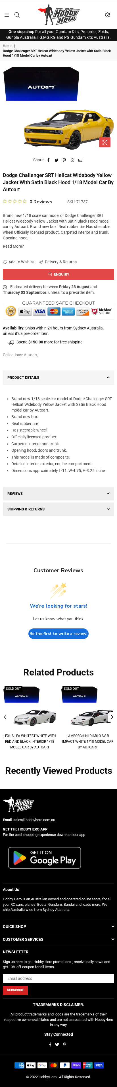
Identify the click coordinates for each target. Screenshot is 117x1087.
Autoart (30, 355)
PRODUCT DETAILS (23, 377)
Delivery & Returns (60, 262)
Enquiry (61, 274)
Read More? (13, 246)
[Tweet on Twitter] (57, 160)
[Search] (17, 14)
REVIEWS (15, 493)
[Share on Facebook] (49, 160)
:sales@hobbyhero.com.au (33, 820)
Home (7, 46)
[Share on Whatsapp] (72, 160)
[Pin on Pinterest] (64, 160)
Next (112, 717)
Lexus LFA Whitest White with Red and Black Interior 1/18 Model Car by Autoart (29, 741)
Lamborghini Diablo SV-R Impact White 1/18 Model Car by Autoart (87, 741)
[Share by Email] (80, 160)
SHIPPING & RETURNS (26, 509)
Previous (5, 717)
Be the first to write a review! (58, 633)
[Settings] (108, 14)
